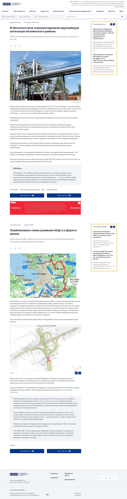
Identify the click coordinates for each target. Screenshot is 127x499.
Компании (100, 11)
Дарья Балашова (15, 22)
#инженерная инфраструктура (30, 189)
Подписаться (26, 16)
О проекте (54, 477)
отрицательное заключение (48, 401)
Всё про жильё (58, 11)
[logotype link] (12, 4)
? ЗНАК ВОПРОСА (99, 24)
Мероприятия (70, 479)
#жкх (43, 189)
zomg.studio (78, 495)
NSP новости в (25, 195)
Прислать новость (43, 16)
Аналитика (45, 11)
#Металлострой (52, 189)
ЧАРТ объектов (19, 11)
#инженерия (14, 189)
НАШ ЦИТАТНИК (74, 1)
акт (20, 301)
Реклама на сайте (69, 474)
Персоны (111, 11)
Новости (5, 11)
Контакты (54, 473)
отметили (23, 113)
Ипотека (33, 11)
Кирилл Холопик (119, 6)
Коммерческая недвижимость (80, 11)
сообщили (61, 177)
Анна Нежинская (15, 225)
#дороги (12, 445)
